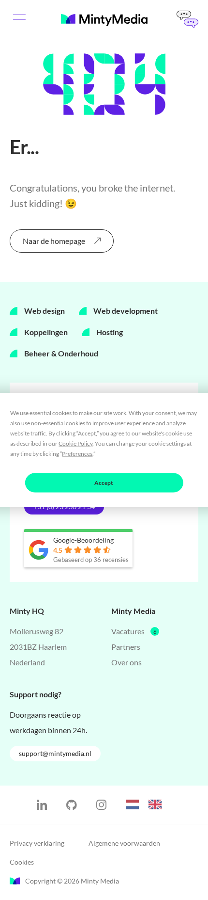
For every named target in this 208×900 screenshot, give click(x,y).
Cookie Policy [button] (75, 443)
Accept (103, 482)
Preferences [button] (77, 453)
